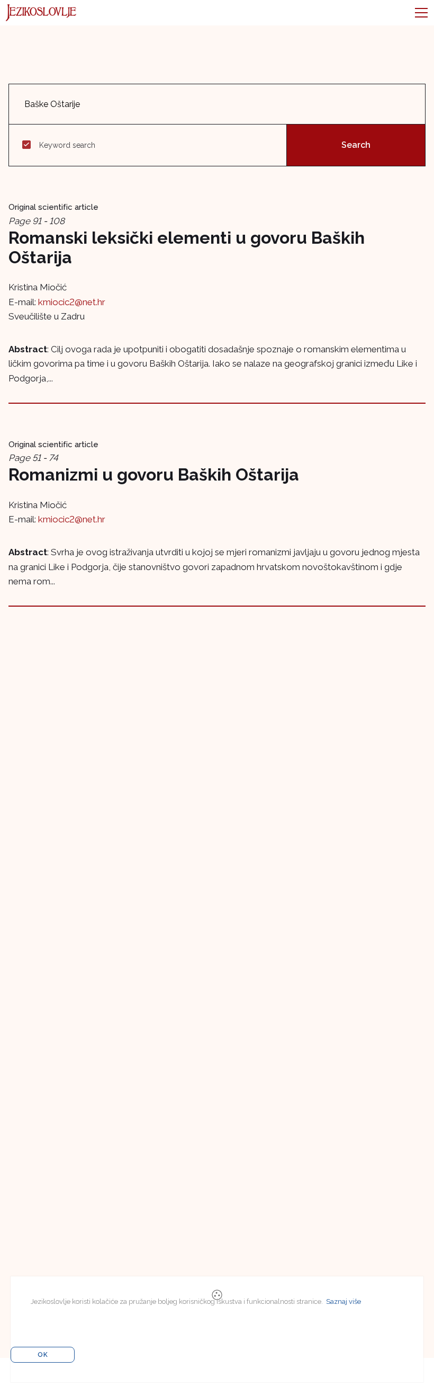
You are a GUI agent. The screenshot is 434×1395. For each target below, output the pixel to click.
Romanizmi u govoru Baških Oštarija (153, 474)
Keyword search (67, 145)
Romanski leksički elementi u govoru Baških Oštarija (186, 247)
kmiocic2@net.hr (71, 302)
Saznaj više (343, 1301)
